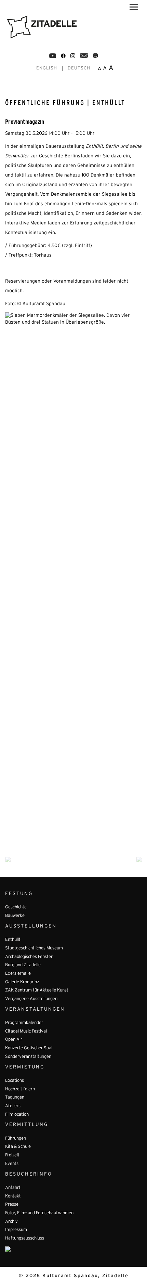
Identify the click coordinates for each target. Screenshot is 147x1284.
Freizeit (12, 1155)
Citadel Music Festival (26, 1031)
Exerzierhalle (18, 974)
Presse (11, 1205)
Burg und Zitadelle (23, 965)
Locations (14, 1081)
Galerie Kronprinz (22, 982)
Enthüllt (13, 940)
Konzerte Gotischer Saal (28, 1048)
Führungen (15, 1139)
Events (11, 1164)
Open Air (13, 1040)
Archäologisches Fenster (29, 957)
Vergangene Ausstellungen (31, 999)
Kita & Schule (18, 1147)
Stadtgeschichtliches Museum (34, 948)
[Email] (84, 55)
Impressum (16, 1230)
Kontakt (13, 1196)
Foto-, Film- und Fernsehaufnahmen (39, 1213)
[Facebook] (53, 55)
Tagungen (14, 1097)
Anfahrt (13, 1188)
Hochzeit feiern (20, 1089)
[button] (134, 8)
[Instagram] (73, 55)
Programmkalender (24, 1023)
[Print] (95, 55)
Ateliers (13, 1106)
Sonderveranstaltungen (28, 1057)
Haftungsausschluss (24, 1238)
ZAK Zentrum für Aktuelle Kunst (36, 990)
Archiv (11, 1222)
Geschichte (16, 907)
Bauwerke (15, 916)
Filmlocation (17, 1115)
